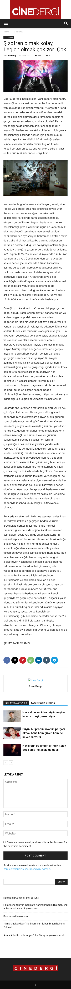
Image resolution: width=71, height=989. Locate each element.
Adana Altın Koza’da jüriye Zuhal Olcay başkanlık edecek (34, 935)
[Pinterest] (22, 660)
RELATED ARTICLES (16, 703)
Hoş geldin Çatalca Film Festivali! (21, 897)
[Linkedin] (38, 660)
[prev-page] (5, 762)
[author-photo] (35, 680)
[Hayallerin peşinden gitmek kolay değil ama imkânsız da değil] (12, 750)
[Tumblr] (46, 660)
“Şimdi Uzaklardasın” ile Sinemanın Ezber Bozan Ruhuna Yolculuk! (34, 925)
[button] (5, 23)
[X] (14, 660)
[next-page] (11, 762)
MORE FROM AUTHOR (43, 703)
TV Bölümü (18, 31)
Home (6, 31)
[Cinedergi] (35, 9)
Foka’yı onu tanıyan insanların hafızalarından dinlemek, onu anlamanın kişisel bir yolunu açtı (35, 906)
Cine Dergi (11, 55)
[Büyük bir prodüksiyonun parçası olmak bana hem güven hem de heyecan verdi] (12, 733)
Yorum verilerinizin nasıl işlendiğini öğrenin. (27, 868)
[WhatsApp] (30, 660)
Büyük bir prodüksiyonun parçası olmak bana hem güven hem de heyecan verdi (43, 733)
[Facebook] (6, 660)
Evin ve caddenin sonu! (15, 916)
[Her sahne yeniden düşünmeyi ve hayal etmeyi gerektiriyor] (12, 716)
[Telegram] (54, 660)
